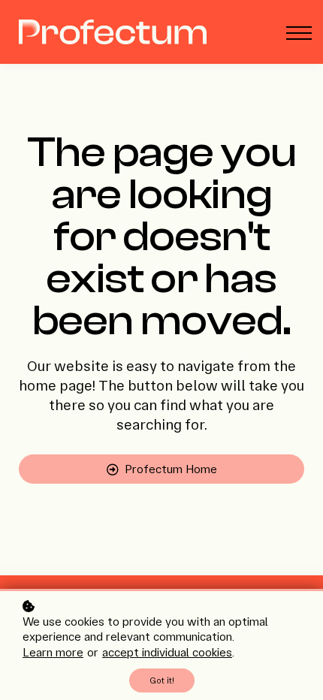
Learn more (53, 652)
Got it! (161, 680)
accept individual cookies (167, 652)
